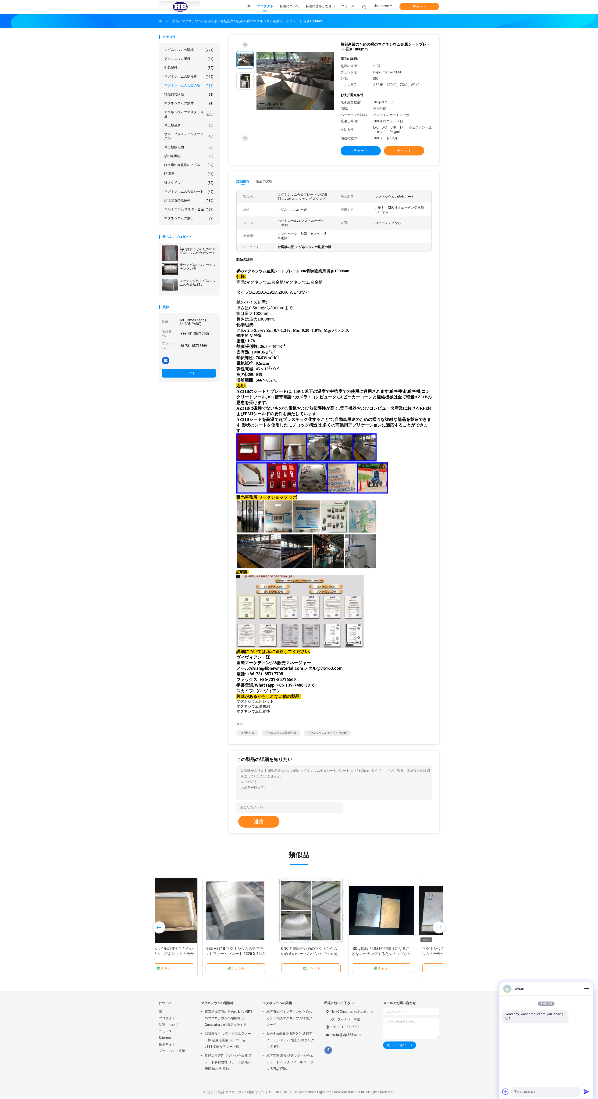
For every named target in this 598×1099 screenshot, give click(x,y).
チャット (419, 6)
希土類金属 (189, 125)
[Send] (586, 1091)
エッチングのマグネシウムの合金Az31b (198, 282)
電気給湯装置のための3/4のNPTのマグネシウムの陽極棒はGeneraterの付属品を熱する (229, 1018)
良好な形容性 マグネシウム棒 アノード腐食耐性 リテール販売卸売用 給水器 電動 (228, 1062)
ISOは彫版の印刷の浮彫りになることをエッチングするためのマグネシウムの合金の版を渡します (262, 953)
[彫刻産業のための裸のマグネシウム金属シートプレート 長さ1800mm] (295, 81)
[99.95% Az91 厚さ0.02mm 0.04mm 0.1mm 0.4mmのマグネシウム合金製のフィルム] (403, 910)
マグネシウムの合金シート (189, 192)
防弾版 (189, 174)
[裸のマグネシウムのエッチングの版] (170, 269)
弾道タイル (189, 183)
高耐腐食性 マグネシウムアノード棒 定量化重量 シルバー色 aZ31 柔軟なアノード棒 (228, 1040)
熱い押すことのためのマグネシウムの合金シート (198, 251)
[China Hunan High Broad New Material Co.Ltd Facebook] (328, 1050)
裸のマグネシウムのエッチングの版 (198, 266)
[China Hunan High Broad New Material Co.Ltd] (179, 7)
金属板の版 (247, 733)
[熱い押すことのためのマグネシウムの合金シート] (170, 253)
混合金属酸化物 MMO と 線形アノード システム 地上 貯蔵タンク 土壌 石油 (290, 1040)
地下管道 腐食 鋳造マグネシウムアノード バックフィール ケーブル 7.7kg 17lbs (289, 1062)
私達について (168, 1025)
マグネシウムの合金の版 (189, 85)
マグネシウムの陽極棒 (189, 77)
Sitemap (165, 1038)
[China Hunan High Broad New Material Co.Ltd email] (165, 360)
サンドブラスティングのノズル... (189, 136)
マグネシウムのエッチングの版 (327, 733)
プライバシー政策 (172, 1051)
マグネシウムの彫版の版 (281, 733)
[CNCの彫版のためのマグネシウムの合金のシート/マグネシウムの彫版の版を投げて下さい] (191, 910)
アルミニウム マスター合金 (189, 209)
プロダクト (167, 1018)
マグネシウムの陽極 (189, 50)
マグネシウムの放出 (189, 218)
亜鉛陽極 (189, 68)
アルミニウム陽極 (189, 59)
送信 (258, 821)
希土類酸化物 (189, 147)
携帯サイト (167, 1044)
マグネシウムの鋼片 (189, 103)
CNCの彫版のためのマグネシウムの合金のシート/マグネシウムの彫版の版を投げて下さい (190, 953)
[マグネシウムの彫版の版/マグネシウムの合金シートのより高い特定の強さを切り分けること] (333, 910)
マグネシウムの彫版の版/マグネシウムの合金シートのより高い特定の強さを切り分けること (333, 953)
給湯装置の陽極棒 (189, 200)
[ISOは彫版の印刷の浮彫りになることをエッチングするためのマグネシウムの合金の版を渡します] (262, 910)
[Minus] (586, 988)
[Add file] (505, 1091)
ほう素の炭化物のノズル (189, 165)
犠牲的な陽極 (189, 94)
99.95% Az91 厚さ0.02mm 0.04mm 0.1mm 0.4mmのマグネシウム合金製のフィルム (403, 953)
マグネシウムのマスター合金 (189, 114)
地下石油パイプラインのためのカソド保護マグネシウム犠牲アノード (289, 1018)
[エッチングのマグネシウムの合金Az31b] (170, 285)
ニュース (165, 1031)
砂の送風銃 (189, 156)
